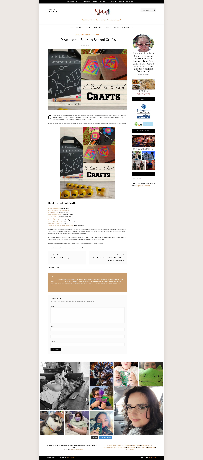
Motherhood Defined (77, 449)
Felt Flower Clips (52, 216)
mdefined (64, 363)
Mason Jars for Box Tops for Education (58, 210)
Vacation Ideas (131, 447)
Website (53, 341)
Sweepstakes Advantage (142, 186)
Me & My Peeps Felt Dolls (54, 208)
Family (107, 27)
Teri (84, 45)
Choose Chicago (129, 449)
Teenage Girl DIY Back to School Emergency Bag (60, 225)
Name (52, 326)
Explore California (142, 447)
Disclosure (128, 445)
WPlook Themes (152, 457)
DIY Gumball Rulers (53, 212)
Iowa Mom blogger (59, 281)
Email (52, 334)
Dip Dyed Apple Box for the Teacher (57, 218)
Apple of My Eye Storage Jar (55, 222)
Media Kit (113, 1)
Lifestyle (97, 27)
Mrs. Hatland (54, 279)
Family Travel (72, 1)
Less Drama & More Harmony (123, 27)
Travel (78, 27)
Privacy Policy (136, 445)
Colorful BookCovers (53, 223)
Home (71, 27)
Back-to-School (83, 34)
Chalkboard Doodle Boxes (54, 220)
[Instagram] (87, 408)
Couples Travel (122, 447)
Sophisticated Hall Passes (54, 214)
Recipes (95, 1)
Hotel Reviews (85, 1)
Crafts (96, 34)
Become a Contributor (127, 1)
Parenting (103, 1)
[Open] (64, 386)
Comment (53, 306)
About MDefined (111, 445)
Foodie (87, 27)
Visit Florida (151, 447)
